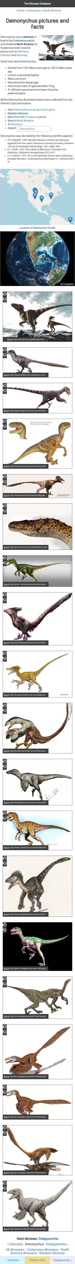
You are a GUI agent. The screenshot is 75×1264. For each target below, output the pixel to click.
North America (52, 10)
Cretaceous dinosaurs (43, 1249)
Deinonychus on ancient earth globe (34, 109)
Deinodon (13, 1260)
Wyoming (21, 55)
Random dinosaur (18, 113)
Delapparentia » (57, 1244)
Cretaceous (34, 10)
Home (20, 10)
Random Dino (37, 1260)
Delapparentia (48, 1239)
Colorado (6, 55)
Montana (23, 51)
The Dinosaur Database (37, 3)
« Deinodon (15, 1244)
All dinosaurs (15, 124)
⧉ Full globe (67, 284)
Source (10, 339)
